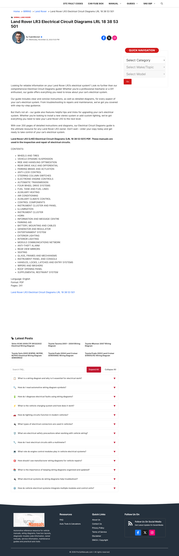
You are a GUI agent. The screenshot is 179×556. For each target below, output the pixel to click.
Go (127, 81)
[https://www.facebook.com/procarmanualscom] (138, 532)
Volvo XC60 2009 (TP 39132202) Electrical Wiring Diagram (27, 344)
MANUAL (113, 3)
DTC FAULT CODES (73, 3)
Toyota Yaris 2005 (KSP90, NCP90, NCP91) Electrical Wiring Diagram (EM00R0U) (27, 355)
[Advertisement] (64, 65)
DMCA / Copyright (100, 540)
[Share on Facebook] (103, 38)
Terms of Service (99, 532)
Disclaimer (96, 536)
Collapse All (110, 369)
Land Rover (25, 17)
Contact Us (97, 524)
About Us (96, 520)
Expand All (94, 369)
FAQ (61, 520)
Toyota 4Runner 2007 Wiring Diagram (98, 344)
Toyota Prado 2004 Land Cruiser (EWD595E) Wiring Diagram (63, 354)
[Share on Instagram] (114, 38)
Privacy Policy (98, 528)
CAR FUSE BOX (96, 3)
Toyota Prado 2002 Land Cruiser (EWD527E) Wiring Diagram (99, 354)
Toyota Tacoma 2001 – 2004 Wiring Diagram (64, 344)
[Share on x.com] (109, 38)
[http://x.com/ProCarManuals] (145, 532)
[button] (162, 3)
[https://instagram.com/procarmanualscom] (152, 532)
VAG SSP (147, 3)
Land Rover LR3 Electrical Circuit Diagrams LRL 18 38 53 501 (43, 292)
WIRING (17, 17)
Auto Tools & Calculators (70, 524)
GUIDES (131, 3)
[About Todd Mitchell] (18, 38)
